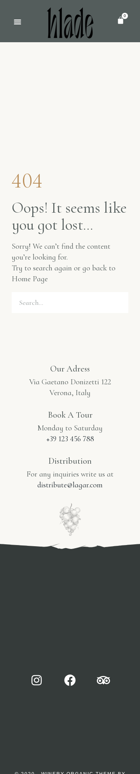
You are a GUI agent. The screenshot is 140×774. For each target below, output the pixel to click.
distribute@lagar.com (70, 485)
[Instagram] (36, 680)
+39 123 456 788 (70, 439)
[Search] (117, 302)
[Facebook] (70, 680)
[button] (17, 22)
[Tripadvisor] (103, 680)
